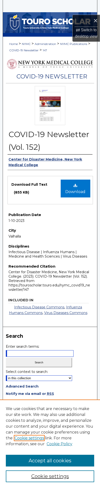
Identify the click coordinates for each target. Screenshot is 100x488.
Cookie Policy (59, 444)
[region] (50, 444)
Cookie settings (29, 438)
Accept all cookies (50, 461)
